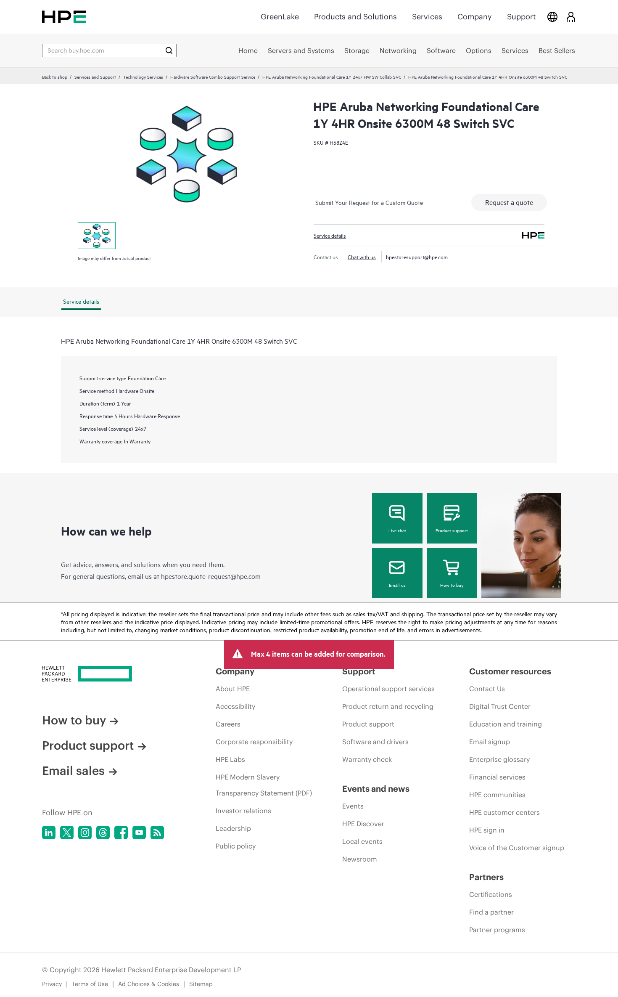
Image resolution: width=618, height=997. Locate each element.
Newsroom (359, 859)
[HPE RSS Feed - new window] (157, 832)
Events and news (375, 788)
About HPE (233, 688)
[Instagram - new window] (85, 832)
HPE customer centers (504, 812)
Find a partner (491, 912)
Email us (397, 584)
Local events (362, 841)
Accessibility (235, 706)
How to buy (451, 584)
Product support (452, 530)
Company (474, 16)
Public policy (236, 846)
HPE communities (497, 794)
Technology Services (143, 76)
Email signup (489, 741)
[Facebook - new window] (121, 832)
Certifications (490, 894)
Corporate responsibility (254, 741)
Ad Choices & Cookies (148, 984)
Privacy (52, 984)
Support (521, 16)
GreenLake (280, 16)
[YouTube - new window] (139, 832)
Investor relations (243, 810)
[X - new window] (67, 832)
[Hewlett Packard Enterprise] (64, 16)
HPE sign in (486, 830)
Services (427, 16)
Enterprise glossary (499, 759)
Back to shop (54, 76)
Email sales (73, 770)
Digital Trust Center (500, 706)
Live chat (397, 530)
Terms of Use (90, 984)
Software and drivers (375, 741)
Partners (486, 877)
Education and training (505, 724)
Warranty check (367, 759)
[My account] (571, 16)
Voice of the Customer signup (516, 847)
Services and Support (95, 76)
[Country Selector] (552, 16)
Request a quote (509, 202)
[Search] (169, 50)
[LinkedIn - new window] (48, 832)
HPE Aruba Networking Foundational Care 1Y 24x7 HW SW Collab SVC (331, 76)
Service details (330, 235)
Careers (228, 724)
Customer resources (510, 671)
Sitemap (201, 984)
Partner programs (497, 929)
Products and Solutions (355, 16)
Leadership (233, 828)
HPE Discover (363, 823)
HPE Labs (230, 759)
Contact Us (487, 688)
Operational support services (388, 688)
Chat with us (362, 256)
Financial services (497, 777)
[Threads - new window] (103, 832)
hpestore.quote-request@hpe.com (211, 576)
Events (353, 806)
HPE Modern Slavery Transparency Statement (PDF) (264, 785)
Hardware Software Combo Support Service (212, 76)
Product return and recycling (387, 706)
